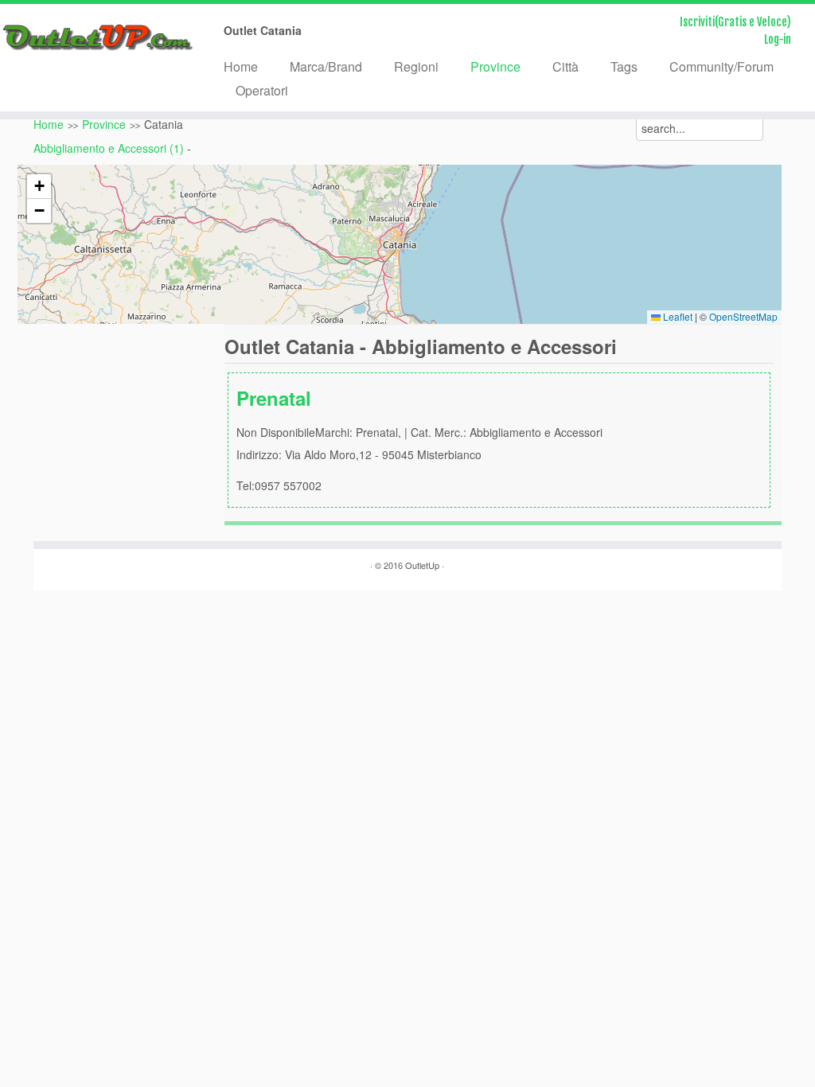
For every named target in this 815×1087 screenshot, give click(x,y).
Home (241, 66)
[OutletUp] (95, 38)
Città (565, 66)
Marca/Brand (326, 66)
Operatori (262, 90)
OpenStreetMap (743, 316)
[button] (39, 186)
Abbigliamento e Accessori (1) (108, 148)
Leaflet (676, 316)
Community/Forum (721, 66)
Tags (624, 66)
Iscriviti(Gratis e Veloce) (735, 22)
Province (495, 66)
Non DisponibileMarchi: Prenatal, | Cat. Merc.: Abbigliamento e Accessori (419, 438)
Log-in (777, 39)
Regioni (416, 66)
